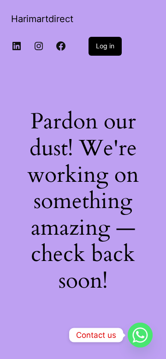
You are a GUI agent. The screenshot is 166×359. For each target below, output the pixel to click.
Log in (105, 46)
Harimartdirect (42, 18)
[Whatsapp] (140, 335)
